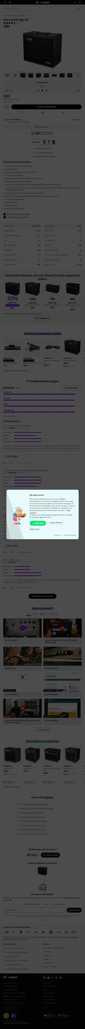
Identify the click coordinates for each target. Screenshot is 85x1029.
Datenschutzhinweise (70, 535)
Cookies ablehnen (56, 522)
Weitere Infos (35, 529)
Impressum (57, 535)
